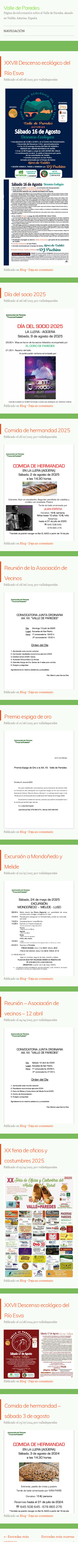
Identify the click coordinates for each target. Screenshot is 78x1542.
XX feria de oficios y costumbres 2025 (37, 1221)
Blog (23, 280)
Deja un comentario (40, 280)
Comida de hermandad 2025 (37, 444)
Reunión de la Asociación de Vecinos (30, 597)
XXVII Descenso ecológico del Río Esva (35, 1386)
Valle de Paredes (21, 8)
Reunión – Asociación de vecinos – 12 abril (36, 1064)
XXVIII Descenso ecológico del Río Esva (35, 72)
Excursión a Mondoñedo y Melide (30, 907)
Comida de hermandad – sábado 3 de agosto (29, 1502)
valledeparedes (48, 90)
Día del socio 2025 (39, 303)
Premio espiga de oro (37, 751)
